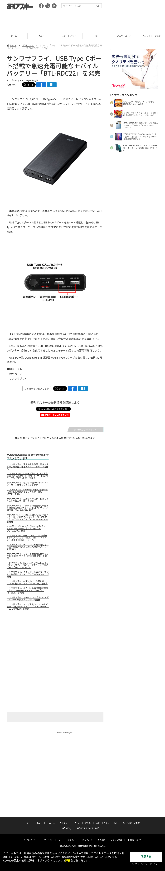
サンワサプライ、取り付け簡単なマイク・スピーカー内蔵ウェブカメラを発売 (28, 484)
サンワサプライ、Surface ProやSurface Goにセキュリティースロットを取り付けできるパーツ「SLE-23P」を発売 (27, 565)
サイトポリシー (31, 840)
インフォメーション (131, 822)
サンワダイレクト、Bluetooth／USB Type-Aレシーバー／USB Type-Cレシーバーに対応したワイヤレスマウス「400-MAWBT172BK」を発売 (27, 518)
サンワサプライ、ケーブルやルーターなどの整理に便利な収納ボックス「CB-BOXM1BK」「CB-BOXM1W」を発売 (28, 606)
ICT (96, 35)
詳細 (67, 860)
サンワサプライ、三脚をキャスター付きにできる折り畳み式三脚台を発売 (28, 500)
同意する (146, 856)
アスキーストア (124, 35)
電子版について (134, 840)
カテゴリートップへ (87, 429)
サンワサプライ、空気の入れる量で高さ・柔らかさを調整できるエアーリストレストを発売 (28, 466)
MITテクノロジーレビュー (91, 828)
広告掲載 (101, 840)
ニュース (51, 822)
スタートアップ (69, 35)
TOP (27, 822)
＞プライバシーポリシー (146, 864)
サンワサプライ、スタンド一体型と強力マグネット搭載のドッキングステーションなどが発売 (28, 574)
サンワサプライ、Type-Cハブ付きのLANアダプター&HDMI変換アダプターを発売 (28, 598)
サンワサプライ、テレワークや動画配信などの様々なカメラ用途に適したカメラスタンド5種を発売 (28, 546)
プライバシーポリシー (52, 840)
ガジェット (28, 45)
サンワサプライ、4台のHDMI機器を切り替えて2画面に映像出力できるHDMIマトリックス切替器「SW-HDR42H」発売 (27, 508)
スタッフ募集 (116, 840)
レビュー (38, 822)
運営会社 (71, 840)
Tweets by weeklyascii (65, 732)
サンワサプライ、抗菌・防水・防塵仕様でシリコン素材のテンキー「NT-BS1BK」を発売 (28, 582)
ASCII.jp (69, 828)
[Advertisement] (82, 20)
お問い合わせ (86, 840)
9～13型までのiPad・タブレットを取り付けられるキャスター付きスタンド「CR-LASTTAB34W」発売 (27, 528)
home (13, 45)
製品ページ (15, 374)
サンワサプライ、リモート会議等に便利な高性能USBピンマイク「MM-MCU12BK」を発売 (28, 556)
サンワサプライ (18, 378)
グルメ (41, 35)
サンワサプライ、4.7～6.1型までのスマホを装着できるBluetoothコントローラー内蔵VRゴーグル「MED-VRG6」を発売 (27, 475)
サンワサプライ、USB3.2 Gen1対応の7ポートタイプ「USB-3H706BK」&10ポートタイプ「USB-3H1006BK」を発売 (27, 537)
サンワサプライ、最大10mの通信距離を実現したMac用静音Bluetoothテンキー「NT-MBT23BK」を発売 (27, 590)
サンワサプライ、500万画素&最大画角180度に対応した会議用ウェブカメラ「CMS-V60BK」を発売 (27, 491)
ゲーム (14, 35)
